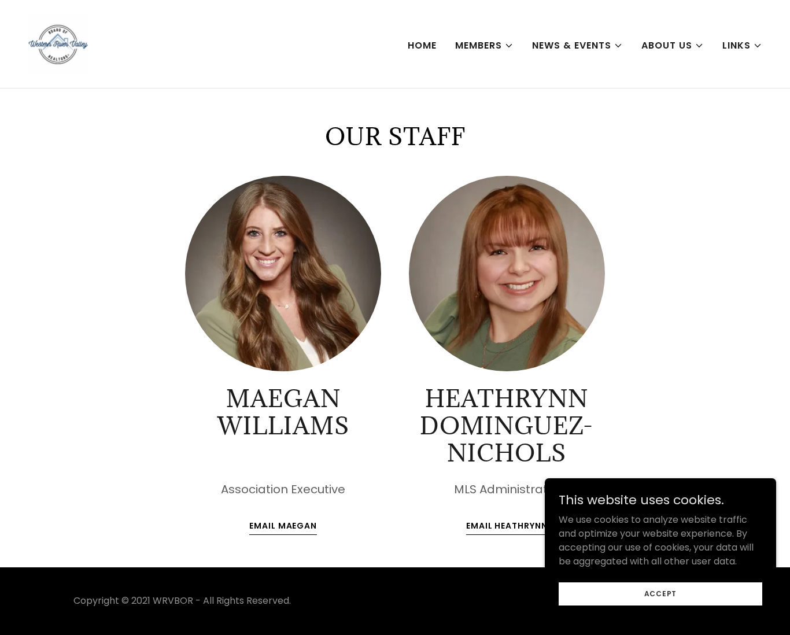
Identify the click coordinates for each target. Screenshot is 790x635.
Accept (660, 593)
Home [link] (422, 45)
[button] (484, 46)
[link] (58, 43)
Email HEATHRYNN (506, 525)
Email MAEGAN (283, 525)
